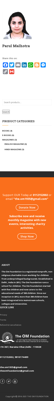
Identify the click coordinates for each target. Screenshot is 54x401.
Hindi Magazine (12, 149)
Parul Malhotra (16, 45)
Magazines (8, 139)
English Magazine (14, 144)
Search (6, 111)
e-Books (6, 135)
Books (5, 130)
